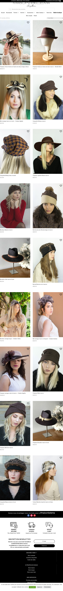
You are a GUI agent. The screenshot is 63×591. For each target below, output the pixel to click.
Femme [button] (15, 12)
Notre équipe (31, 570)
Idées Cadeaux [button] (40, 12)
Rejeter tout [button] (39, 587)
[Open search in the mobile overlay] (31, 9)
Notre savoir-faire (31, 572)
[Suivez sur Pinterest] (34, 515)
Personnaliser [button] (47, 587)
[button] (28, 21)
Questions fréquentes (31, 557)
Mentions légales (31, 582)
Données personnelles (31, 580)
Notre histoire (31, 567)
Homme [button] (22, 12)
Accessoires (30, 12)
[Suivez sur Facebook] (28, 515)
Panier (35, 15)
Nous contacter (31, 555)
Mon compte (29, 15)
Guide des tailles (31, 559)
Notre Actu (49, 12)
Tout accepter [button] (32, 587)
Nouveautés (9, 12)
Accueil (3, 12)
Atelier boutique (57, 12)
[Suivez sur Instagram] (31, 515)
